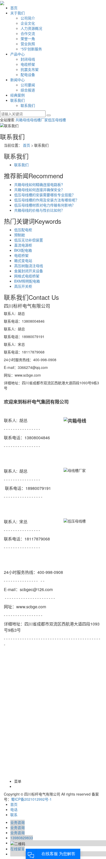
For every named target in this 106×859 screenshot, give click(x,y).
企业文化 (28, 23)
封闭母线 (28, 59)
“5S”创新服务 (31, 48)
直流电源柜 (23, 245)
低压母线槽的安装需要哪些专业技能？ (44, 194)
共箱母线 (22, 119)
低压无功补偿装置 (28, 239)
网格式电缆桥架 (26, 275)
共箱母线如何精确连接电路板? (38, 184)
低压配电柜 (23, 229)
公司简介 (28, 18)
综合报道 (28, 89)
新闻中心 (17, 79)
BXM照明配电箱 (27, 281)
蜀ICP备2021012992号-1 (31, 799)
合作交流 (28, 33)
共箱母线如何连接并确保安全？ (39, 189)
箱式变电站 (23, 260)
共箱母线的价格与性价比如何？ (39, 210)
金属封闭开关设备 (28, 270)
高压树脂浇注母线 (28, 265)
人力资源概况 (31, 28)
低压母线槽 (57, 119)
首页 (13, 7)
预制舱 (19, 234)
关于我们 (17, 12)
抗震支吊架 (30, 69)
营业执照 (28, 43)
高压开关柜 (23, 286)
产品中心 (17, 54)
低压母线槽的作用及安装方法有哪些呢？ (46, 199)
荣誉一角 (28, 38)
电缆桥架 (28, 64)
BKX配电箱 (23, 250)
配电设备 (28, 74)
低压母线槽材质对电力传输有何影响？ (44, 205)
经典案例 (17, 95)
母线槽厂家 (39, 119)
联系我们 (17, 100)
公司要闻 (28, 84)
